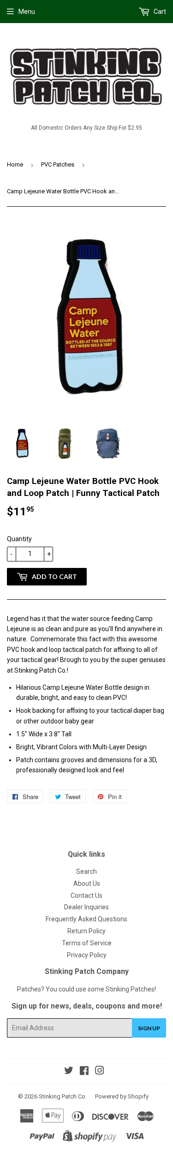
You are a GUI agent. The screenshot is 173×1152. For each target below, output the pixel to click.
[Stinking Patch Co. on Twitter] (68, 1071)
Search (86, 871)
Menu (26, 11)
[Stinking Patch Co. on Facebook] (84, 1071)
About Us (86, 883)
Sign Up (149, 1028)
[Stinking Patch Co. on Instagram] (99, 1071)
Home (15, 164)
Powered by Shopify (122, 1096)
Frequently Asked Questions (86, 919)
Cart (159, 11)
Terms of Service (87, 943)
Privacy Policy (87, 955)
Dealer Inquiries (86, 907)
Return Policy (86, 931)
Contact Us (86, 895)
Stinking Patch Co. (63, 1096)
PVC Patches (57, 164)
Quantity (19, 539)
